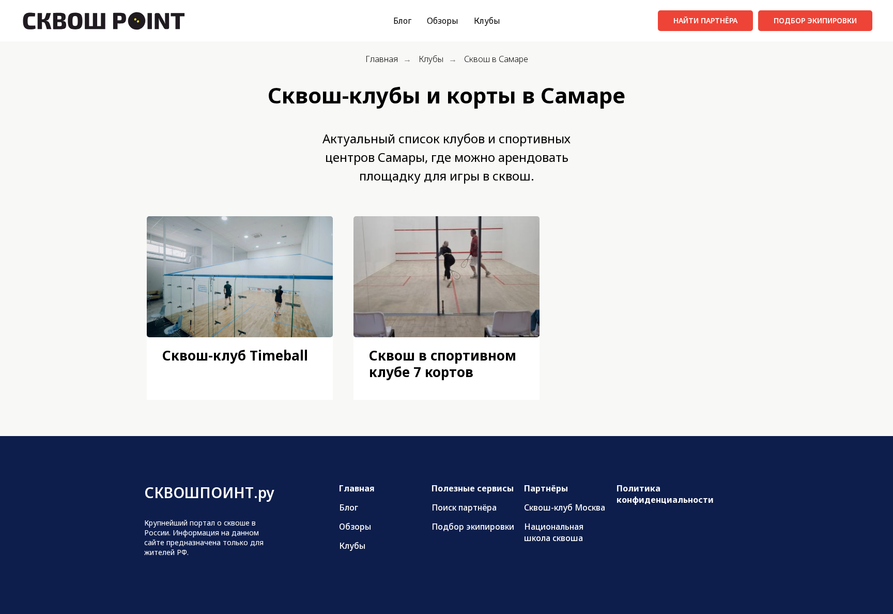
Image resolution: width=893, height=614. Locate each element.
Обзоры (442, 20)
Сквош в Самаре (496, 59)
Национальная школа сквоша (553, 532)
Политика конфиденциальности (665, 494)
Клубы (487, 20)
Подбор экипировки (473, 526)
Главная (381, 59)
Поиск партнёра (464, 507)
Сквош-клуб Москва (564, 507)
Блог (402, 20)
